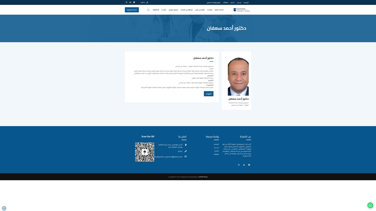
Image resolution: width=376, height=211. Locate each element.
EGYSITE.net (203, 176)
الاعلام (232, 2)
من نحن (239, 2)
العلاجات (209, 10)
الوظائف (225, 2)
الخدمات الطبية (219, 10)
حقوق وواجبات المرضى (214, 2)
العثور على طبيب (200, 10)
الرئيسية (246, 2)
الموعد (209, 93)
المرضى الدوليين (173, 10)
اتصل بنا (163, 10)
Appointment (132, 9)
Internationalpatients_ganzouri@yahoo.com (180, 156)
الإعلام (217, 150)
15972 (143, 2)
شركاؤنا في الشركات (186, 10)
